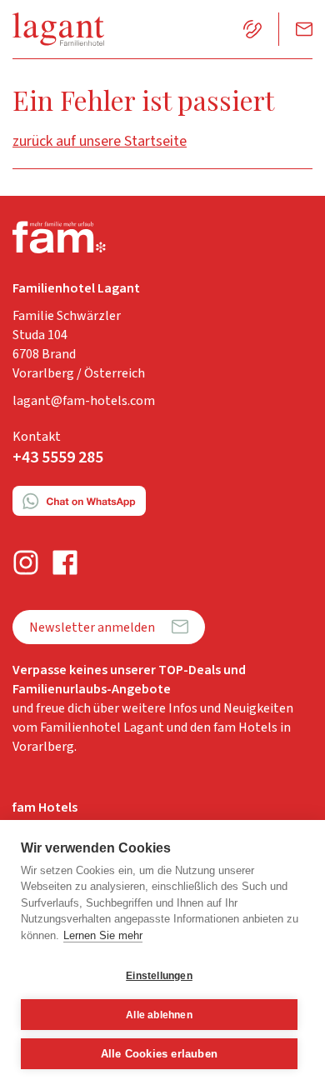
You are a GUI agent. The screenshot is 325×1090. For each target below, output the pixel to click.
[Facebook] (65, 563)
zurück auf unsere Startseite (99, 141)
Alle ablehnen (159, 1015)
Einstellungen (159, 976)
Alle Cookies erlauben (159, 1054)
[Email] (304, 29)
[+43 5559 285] (252, 29)
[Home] (58, 29)
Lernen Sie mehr (102, 935)
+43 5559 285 (57, 457)
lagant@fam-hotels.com (83, 401)
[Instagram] (25, 563)
